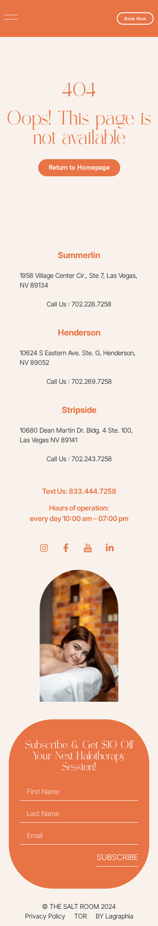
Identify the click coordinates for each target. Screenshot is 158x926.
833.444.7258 (92, 491)
